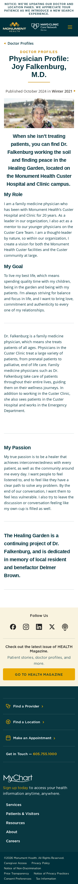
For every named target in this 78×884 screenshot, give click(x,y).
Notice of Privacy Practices (51, 873)
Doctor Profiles (21, 43)
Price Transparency (16, 873)
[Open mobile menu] (70, 27)
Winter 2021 (62, 91)
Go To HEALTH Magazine (39, 674)
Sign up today (15, 787)
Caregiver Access (15, 863)
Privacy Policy (41, 863)
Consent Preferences (17, 878)
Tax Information (46, 878)
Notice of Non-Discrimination (22, 868)
